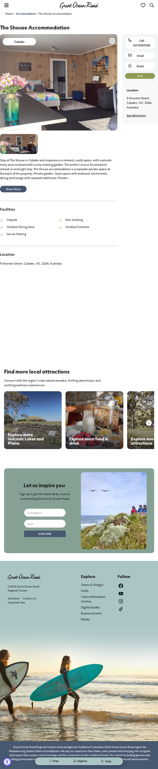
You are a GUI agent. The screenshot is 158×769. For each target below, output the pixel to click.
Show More (13, 189)
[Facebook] (121, 585)
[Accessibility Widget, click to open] (7, 761)
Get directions (136, 115)
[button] (148, 423)
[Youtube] (121, 593)
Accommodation (26, 14)
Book (140, 76)
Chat (108, 761)
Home (9, 14)
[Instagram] (121, 601)
